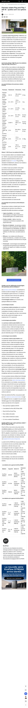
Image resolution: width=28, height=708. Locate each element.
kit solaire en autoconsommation (13, 397)
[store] (22, 1)
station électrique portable (18, 380)
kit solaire (14, 160)
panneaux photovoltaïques (10, 289)
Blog (5, 4)
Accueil (3, 4)
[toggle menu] (25, 1)
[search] (19, 1)
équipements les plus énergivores (12, 439)
